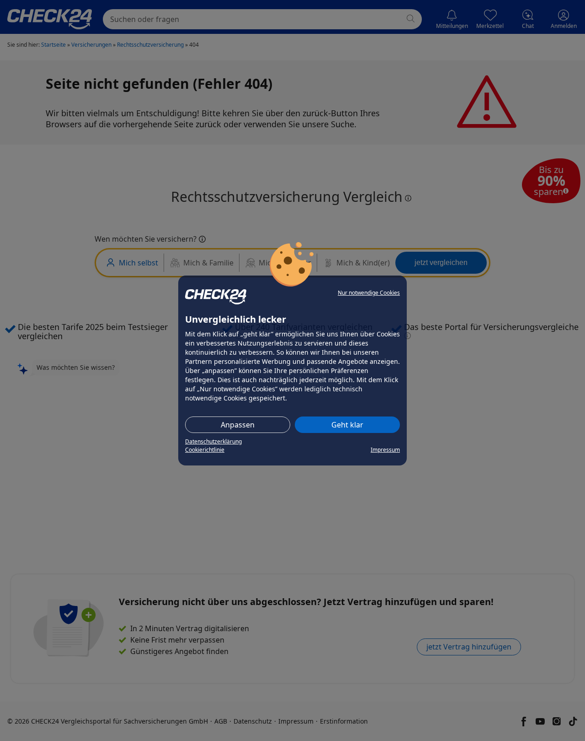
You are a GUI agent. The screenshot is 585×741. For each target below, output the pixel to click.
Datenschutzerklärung (213, 441)
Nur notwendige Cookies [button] (369, 292)
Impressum (385, 450)
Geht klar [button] (347, 425)
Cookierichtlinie (204, 450)
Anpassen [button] (238, 425)
